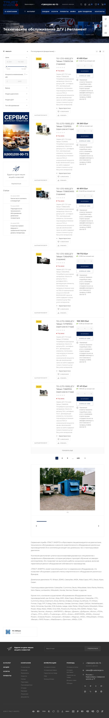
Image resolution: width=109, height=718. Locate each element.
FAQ (45, 676)
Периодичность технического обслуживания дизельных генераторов (16, 213)
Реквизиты (25, 673)
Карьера (24, 691)
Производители (26, 685)
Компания (26, 663)
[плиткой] (96, 51)
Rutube (101, 686)
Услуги (6, 671)
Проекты (7, 675)
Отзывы (23, 688)
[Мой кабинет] (85, 4)
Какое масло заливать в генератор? (19, 200)
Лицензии (24, 694)
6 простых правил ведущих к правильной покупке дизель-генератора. (18, 229)
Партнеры (24, 682)
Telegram (90, 686)
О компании (25, 667)
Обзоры (69, 683)
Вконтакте (85, 686)
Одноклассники (96, 686)
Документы (25, 697)
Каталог (7, 663)
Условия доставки (50, 670)
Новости (24, 676)
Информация (50, 663)
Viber (90, 691)
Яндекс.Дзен (101, 691)
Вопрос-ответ (71, 680)
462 (78, 458)
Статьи (6, 191)
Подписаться (93, 648)
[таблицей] (103, 51)
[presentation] (36, 526)
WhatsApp (96, 691)
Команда (24, 670)
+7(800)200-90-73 (49, 4)
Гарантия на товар (50, 673)
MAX (85, 691)
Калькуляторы (49, 679)
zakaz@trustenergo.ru (94, 670)
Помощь (71, 663)
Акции (6, 667)
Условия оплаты (49, 667)
